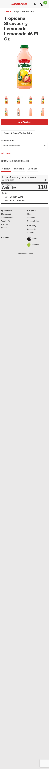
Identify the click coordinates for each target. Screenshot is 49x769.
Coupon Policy (33, 221)
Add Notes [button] (6, 153)
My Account (6, 214)
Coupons (31, 218)
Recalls (4, 228)
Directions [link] (33, 169)
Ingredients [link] (18, 169)
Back (8, 11)
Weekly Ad (5, 221)
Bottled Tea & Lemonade (34, 11)
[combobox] (24, 146)
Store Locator (7, 218)
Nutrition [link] (6, 169)
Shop (16, 11)
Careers (30, 232)
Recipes (4, 224)
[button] (6, 100)
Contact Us (31, 229)
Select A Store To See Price (18, 133)
